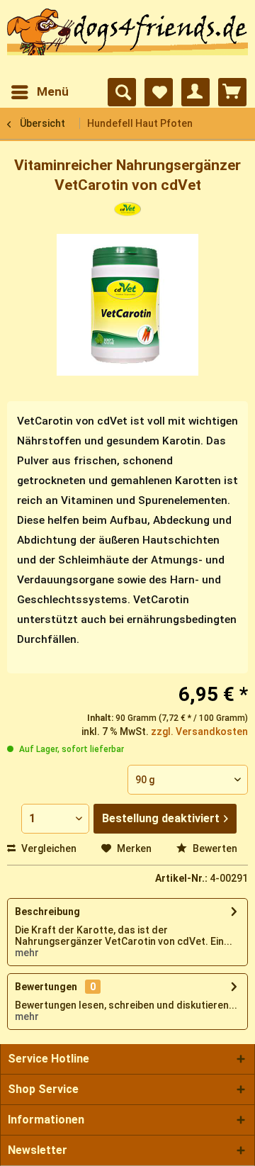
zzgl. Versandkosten (199, 731)
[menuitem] (39, 92)
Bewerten (214, 848)
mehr (27, 952)
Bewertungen (46, 986)
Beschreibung (47, 911)
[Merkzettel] (158, 92)
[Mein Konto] (195, 92)
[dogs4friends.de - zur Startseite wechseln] (127, 40)
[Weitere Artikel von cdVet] (127, 214)
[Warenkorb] (232, 92)
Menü (53, 91)
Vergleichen (47, 848)
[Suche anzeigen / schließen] (122, 92)
